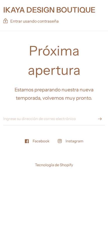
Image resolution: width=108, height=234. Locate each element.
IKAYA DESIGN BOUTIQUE (49, 10)
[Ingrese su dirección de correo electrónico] (100, 118)
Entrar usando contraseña (34, 21)
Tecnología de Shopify (54, 164)
